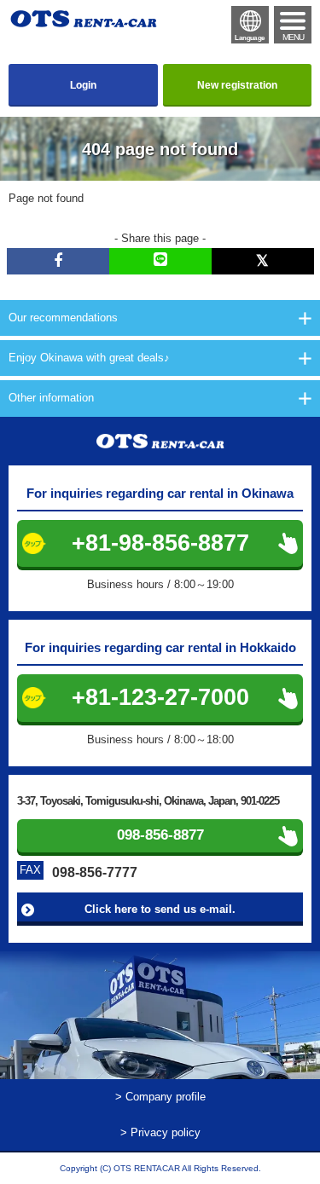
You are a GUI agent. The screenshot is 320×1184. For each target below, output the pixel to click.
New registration (237, 85)
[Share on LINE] (160, 261)
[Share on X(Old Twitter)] (263, 261)
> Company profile (160, 1096)
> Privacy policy (160, 1132)
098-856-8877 (160, 835)
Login (83, 85)
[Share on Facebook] (58, 261)
